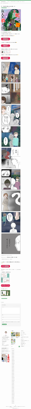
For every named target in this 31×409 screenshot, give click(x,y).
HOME (6, 406)
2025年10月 (13, 363)
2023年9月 (13, 397)
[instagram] (15, 405)
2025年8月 (13, 366)
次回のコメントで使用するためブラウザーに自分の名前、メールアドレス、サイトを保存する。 (11, 322)
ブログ (8, 406)
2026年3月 (13, 356)
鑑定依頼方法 (15, 406)
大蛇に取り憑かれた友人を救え (4, 298)
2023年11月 (13, 394)
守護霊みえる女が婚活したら (25, 340)
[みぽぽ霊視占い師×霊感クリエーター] (3, 1)
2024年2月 (13, 390)
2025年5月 (13, 370)
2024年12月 (13, 377)
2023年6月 (13, 401)
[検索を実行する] (19, 346)
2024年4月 (13, 387)
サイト (2, 319)
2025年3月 (13, 373)
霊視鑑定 (10, 406)
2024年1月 (13, 391)
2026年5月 (13, 353)
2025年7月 (13, 367)
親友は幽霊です (24, 343)
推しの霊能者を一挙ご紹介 (19, 406)
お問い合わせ (23, 406)
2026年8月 (13, 350)
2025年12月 (13, 360)
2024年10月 (13, 380)
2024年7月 (13, 384)
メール (3, 317)
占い (22, 335)
